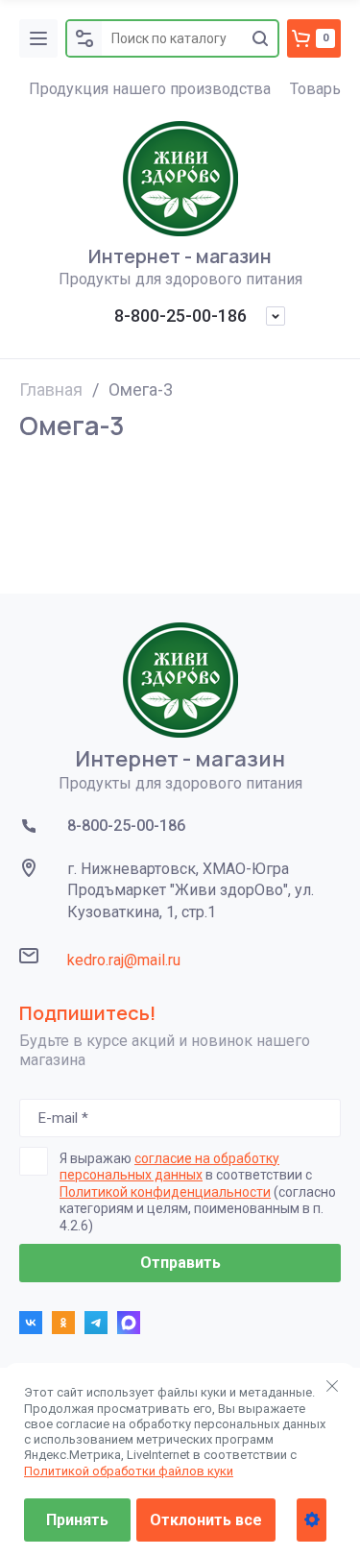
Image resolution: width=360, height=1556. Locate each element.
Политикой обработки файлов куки (128, 1471)
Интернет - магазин (180, 256)
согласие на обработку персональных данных (169, 1167)
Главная (51, 389)
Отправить (180, 1262)
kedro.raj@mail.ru (123, 960)
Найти (260, 38)
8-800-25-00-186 (180, 315)
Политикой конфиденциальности (165, 1192)
